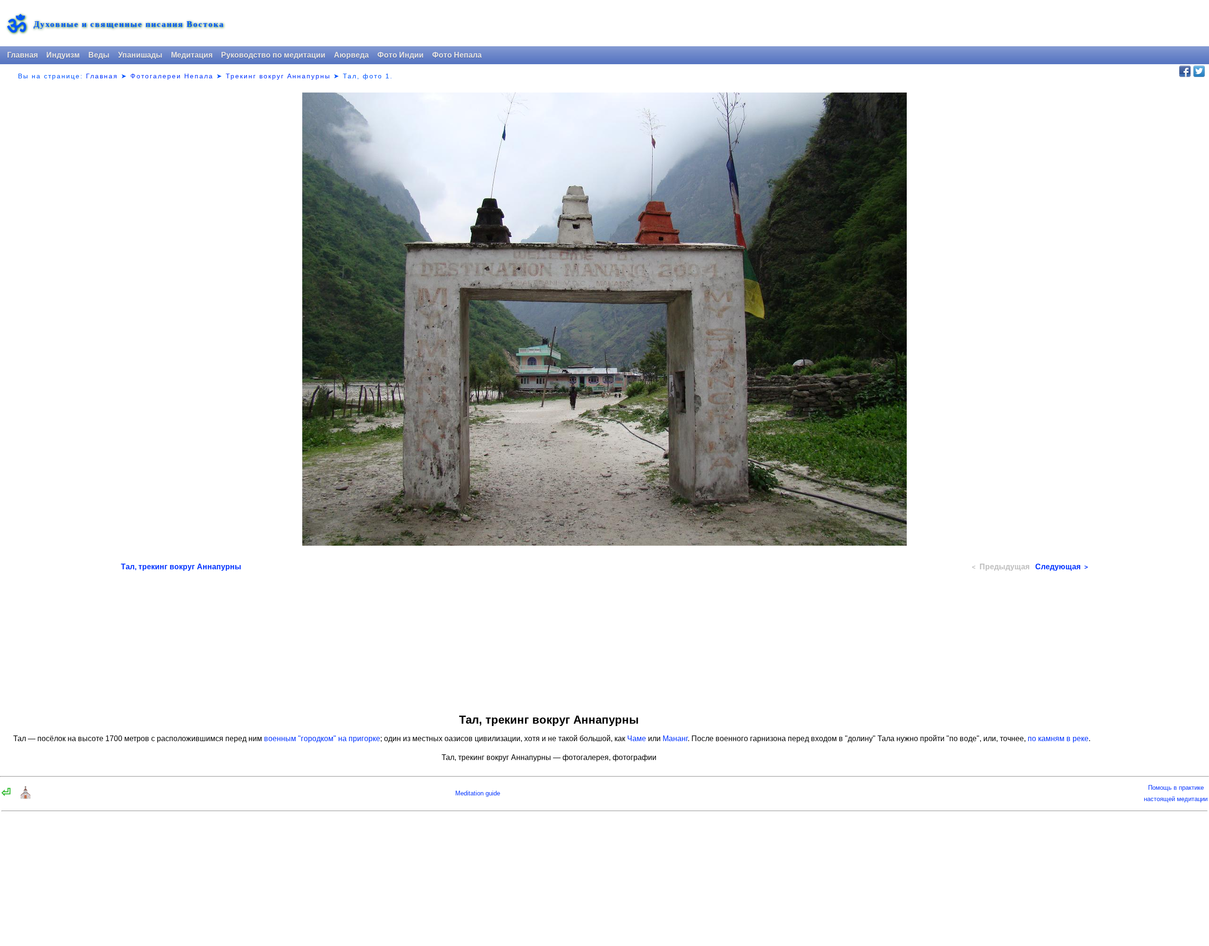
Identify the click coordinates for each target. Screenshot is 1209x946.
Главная (22, 55)
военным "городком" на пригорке (322, 739)
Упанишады (140, 55)
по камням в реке (1058, 739)
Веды (99, 55)
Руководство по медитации (273, 55)
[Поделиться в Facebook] (1185, 71)
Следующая (1061, 567)
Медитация (192, 55)
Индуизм (63, 55)
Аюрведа (351, 55)
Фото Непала (457, 55)
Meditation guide (477, 793)
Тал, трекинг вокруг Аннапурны (181, 567)
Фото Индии (400, 55)
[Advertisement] (604, 639)
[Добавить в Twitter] (1199, 71)
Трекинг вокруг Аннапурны (278, 76)
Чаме (636, 739)
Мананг (675, 739)
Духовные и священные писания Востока (129, 24)
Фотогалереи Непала (171, 76)
